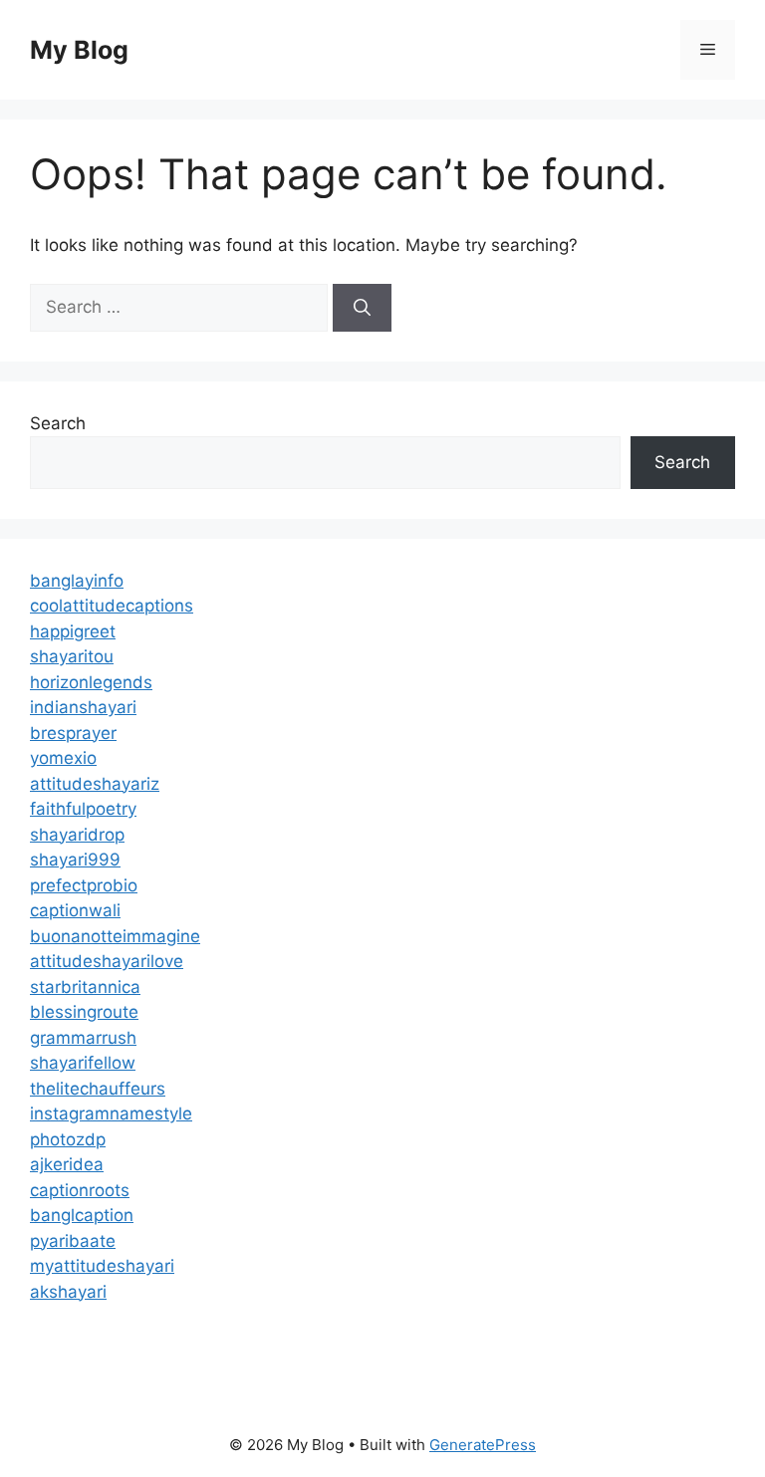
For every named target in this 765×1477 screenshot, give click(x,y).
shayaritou (72, 656)
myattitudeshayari (102, 1266)
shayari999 (75, 859)
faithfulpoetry (83, 809)
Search (58, 423)
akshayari (68, 1292)
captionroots (79, 1190)
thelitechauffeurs (97, 1089)
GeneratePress (482, 1444)
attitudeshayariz (94, 784)
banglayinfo (77, 581)
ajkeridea (67, 1164)
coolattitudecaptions (111, 605)
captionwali (75, 910)
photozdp (68, 1139)
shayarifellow (82, 1063)
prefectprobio (83, 885)
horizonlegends (91, 682)
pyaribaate (73, 1241)
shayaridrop (77, 835)
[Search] (362, 308)
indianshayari (83, 707)
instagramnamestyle (111, 1113)
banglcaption (81, 1215)
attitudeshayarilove (106, 961)
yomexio (63, 758)
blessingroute (84, 1012)
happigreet (73, 631)
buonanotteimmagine (115, 936)
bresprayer (73, 733)
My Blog (79, 50)
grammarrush (83, 1038)
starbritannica (85, 987)
